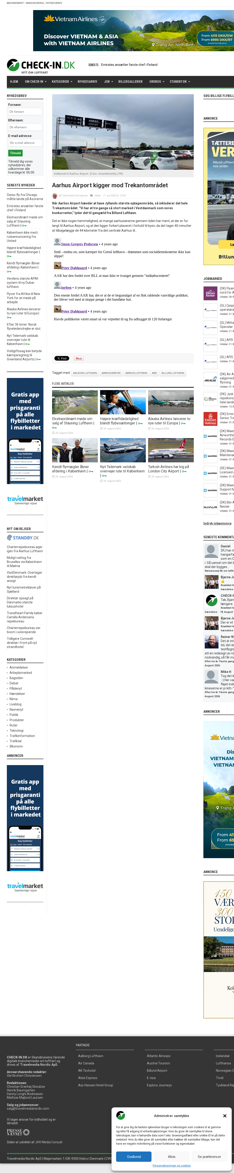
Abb (154, 373)
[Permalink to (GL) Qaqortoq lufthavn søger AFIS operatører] (210, 316)
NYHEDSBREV (54, 3)
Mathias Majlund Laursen (25, 1097)
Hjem (14, 81)
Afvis (172, 1157)
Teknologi (17, 730)
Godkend (134, 1157)
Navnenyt (16, 709)
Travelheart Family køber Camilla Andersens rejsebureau (25, 617)
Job (107, 81)
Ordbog (155, 81)
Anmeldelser (19, 667)
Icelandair (223, 1056)
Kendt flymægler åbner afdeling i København (70, 469)
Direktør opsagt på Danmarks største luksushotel (20, 602)
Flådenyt (16, 688)
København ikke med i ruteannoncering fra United (22, 237)
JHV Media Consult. (49, 1142)
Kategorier (60, 81)
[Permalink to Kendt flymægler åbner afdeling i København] (75, 461)
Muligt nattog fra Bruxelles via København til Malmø (24, 562)
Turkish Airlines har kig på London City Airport (168, 469)
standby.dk (178, 81)
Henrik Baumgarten (21, 1090)
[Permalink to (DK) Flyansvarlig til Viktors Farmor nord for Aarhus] (210, 299)
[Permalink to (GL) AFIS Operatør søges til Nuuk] (210, 351)
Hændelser (17, 694)
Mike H (226, 672)
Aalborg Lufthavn (85, 373)
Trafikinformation (22, 736)
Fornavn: (14, 105)
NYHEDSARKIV (87, 81)
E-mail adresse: (20, 136)
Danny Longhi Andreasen (25, 1094)
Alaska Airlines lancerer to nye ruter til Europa (169, 421)
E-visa (151, 1078)
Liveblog (15, 704)
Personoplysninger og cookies (172, 1165)
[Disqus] (123, 293)
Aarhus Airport (111, 373)
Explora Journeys (159, 1085)
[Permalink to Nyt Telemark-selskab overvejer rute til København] (123, 461)
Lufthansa (223, 1063)
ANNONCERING (35, 3)
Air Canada (86, 1063)
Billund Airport (157, 1070)
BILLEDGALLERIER (130, 81)
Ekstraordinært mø (114, 65)
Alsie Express (87, 1078)
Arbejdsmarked (21, 673)
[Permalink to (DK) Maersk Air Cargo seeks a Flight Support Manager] (210, 496)
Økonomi (16, 746)
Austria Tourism (158, 1063)
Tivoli (219, 1078)
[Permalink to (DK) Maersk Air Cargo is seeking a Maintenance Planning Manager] (210, 462)
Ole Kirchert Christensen (75, 195)
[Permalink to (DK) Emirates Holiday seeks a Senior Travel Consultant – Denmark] (210, 425)
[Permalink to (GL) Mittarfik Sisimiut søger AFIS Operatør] (210, 333)
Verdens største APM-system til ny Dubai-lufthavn (23, 283)
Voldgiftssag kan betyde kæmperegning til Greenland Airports (24, 355)
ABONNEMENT (15, 3)
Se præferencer (209, 1157)
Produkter (17, 720)
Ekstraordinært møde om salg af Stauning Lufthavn (72, 421)
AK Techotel (87, 1070)
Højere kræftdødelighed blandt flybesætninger (119, 421)
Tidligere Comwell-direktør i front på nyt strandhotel (22, 643)
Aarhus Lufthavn (136, 373)
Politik (14, 715)
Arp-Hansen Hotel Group (95, 1085)
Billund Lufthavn (173, 373)
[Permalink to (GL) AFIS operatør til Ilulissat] (210, 368)
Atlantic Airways (158, 1056)
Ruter (98, 195)
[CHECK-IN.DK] (41, 70)
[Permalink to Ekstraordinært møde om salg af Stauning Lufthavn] (75, 413)
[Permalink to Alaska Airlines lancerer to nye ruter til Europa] (171, 413)
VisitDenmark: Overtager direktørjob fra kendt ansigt (24, 577)
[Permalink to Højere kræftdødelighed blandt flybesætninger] (123, 413)
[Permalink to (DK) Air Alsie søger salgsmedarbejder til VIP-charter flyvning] (210, 385)
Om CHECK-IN (34, 81)
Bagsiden (16, 678)
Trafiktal (15, 741)
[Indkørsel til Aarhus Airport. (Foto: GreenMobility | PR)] (123, 168)
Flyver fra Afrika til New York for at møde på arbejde (23, 298)
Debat (14, 683)
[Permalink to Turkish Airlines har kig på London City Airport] (171, 461)
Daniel (225, 546)
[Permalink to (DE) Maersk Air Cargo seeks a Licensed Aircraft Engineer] (210, 479)
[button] (225, 1116)
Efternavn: (16, 120)
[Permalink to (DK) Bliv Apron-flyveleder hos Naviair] (210, 513)
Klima (14, 699)
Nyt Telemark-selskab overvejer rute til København (122, 469)
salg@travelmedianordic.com (28, 1108)
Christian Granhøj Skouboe (26, 1086)
